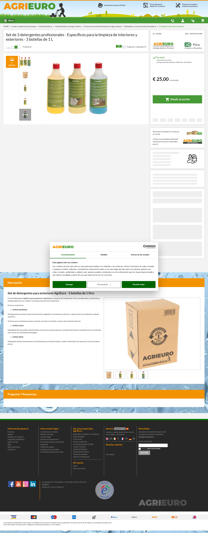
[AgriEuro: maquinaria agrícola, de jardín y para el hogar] (35, 6)
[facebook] (11, 490)
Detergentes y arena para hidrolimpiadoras (140, 26)
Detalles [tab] (104, 255)
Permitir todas (139, 284)
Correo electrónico (145, 441)
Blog (9, 444)
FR (125, 439)
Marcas (10, 434)
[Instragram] (25, 490)
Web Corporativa (14, 447)
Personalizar (102, 284)
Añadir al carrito (180, 99)
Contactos (11, 449)
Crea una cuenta (79, 468)
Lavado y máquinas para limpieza (24, 26)
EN (110, 439)
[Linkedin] (32, 490)
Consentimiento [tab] (68, 255)
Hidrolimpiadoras (46, 26)
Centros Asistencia (80, 442)
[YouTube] (18, 490)
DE (133, 439)
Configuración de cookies (49, 449)
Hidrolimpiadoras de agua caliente (68, 26)
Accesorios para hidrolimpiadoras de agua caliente (103, 26)
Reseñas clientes (114, 444)
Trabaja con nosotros (15, 437)
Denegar (69, 284)
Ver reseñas (110, 454)
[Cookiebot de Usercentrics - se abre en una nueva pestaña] (145, 247)
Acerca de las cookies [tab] (140, 255)
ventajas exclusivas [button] (146, 437)
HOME (6, 26)
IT (118, 439)
